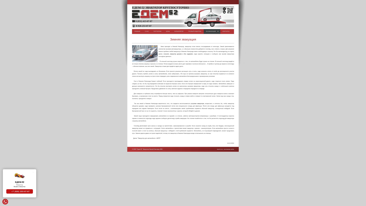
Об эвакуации (211, 31)
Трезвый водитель (194, 31)
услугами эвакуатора (197, 103)
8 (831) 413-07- (143, 21)
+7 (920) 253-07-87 (20, 191)
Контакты (226, 31)
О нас (147, 31)
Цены (168, 31)
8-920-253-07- (142, 26)
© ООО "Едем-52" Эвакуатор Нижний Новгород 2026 (147, 149)
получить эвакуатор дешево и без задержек (178, 54)
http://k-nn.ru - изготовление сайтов (225, 149)
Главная (137, 31)
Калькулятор (178, 31)
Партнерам (157, 31)
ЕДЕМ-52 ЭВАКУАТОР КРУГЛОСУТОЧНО (160, 7)
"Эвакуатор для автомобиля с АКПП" (149, 138)
